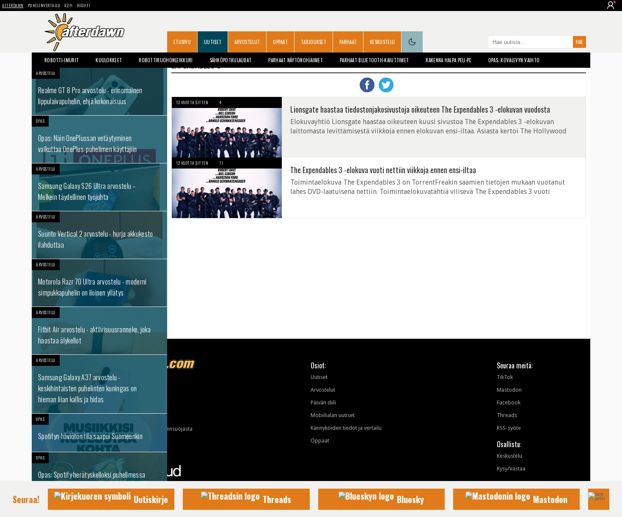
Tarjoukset (313, 42)
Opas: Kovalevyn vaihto (514, 60)
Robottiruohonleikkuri (166, 60)
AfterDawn (13, 5)
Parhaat (348, 42)
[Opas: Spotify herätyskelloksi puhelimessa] (99, 471)
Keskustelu (382, 42)
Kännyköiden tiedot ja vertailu (346, 428)
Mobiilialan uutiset (333, 415)
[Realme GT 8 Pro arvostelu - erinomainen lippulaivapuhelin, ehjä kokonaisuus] (99, 91)
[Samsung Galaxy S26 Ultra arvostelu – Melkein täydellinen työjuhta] (99, 187)
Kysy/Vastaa (511, 468)
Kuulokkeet (109, 60)
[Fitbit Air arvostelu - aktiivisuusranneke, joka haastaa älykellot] (99, 330)
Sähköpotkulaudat (231, 60)
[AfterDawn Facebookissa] (479, 42)
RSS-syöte (509, 428)
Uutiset (212, 42)
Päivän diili (323, 402)
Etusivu (182, 42)
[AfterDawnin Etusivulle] (84, 32)
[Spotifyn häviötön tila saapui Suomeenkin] (99, 433)
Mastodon (509, 390)
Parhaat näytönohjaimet (295, 60)
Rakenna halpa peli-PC (448, 60)
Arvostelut (247, 42)
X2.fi (68, 5)
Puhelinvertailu (44, 5)
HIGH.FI (84, 5)
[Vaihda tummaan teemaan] (412, 42)
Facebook (508, 402)
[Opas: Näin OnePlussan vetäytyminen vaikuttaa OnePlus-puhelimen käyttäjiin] (99, 139)
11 (221, 163)
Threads (507, 415)
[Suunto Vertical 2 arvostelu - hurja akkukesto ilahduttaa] (99, 235)
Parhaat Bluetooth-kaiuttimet (374, 60)
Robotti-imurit (61, 60)
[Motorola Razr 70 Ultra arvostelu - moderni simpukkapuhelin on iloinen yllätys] (99, 283)
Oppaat (280, 42)
